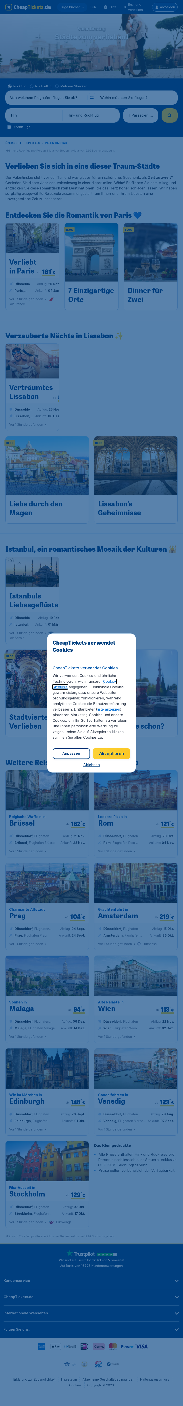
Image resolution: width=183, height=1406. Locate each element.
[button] (91, 765)
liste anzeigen (108, 709)
